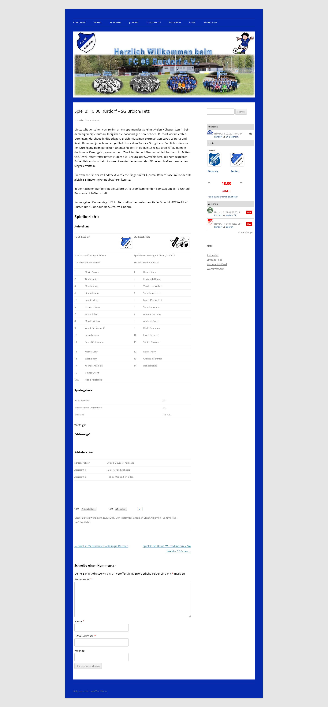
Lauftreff (175, 22)
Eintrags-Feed (214, 259)
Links (192, 22)
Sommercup (153, 22)
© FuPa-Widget (245, 232)
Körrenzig (213, 171)
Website (79, 651)
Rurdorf (218, 136)
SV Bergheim (232, 136)
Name (79, 621)
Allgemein (156, 517)
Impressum (210, 22)
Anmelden (212, 255)
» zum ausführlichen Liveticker (223, 196)
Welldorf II (231, 215)
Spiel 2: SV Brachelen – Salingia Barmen (101, 546)
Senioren (115, 22)
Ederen (229, 226)
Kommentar (83, 579)
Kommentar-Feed (217, 264)
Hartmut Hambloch (132, 517)
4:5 (250, 133)
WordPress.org (215, 269)
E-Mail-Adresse (85, 636)
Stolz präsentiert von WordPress (90, 691)
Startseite (79, 22)
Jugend (133, 22)
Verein (98, 22)
